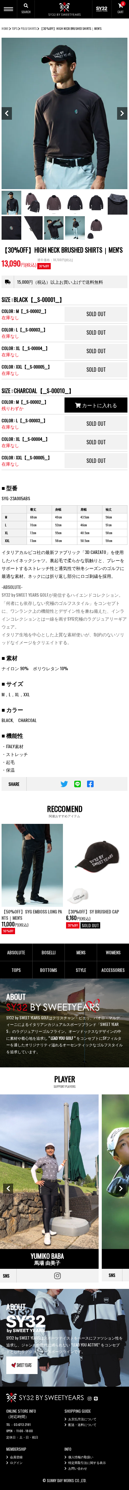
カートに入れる (99, 405)
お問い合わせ (77, 1468)
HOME (5, 28)
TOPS (15, 28)
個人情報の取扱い (80, 1456)
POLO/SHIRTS (29, 28)
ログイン (16, 1462)
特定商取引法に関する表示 (87, 1462)
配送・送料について (82, 1424)
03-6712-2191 (22, 1424)
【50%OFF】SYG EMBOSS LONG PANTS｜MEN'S (32, 914)
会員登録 (16, 1456)
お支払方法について (82, 1418)
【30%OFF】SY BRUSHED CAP (92, 911)
